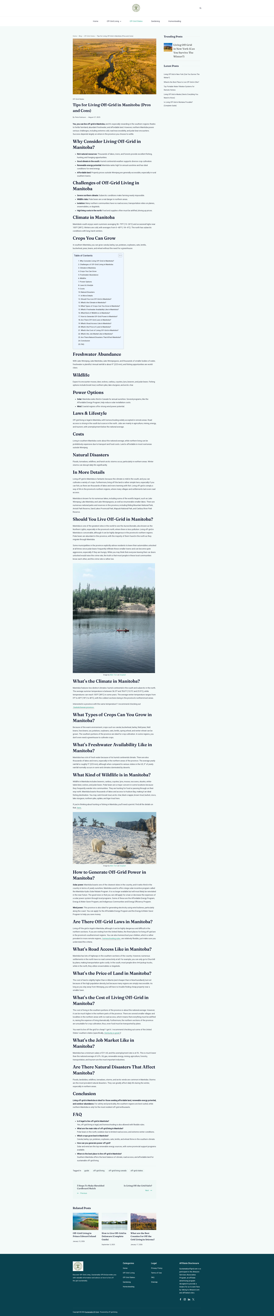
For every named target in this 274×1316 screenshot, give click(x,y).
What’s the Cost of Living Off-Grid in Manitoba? (99, 330)
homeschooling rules (111, 938)
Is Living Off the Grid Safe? (138, 1185)
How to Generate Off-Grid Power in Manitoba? (99, 316)
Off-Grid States (136, 21)
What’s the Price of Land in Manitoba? (96, 327)
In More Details (87, 296)
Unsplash (123, 675)
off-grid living (98, 1170)
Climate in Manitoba (88, 268)
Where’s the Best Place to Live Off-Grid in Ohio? (182, 82)
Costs (82, 289)
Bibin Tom (113, 675)
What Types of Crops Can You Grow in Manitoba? (100, 306)
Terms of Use (156, 1273)
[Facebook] (180, 1299)
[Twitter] (193, 1299)
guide (86, 1170)
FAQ (82, 344)
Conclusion (85, 341)
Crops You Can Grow (88, 271)
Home (95, 21)
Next (147, 1190)
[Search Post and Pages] (200, 8)
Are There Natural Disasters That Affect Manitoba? (101, 337)
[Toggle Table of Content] (119, 255)
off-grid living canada (117, 1170)
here (79, 808)
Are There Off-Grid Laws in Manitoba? (96, 320)
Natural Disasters (88, 292)
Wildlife (83, 278)
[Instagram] (185, 1299)
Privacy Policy (156, 1268)
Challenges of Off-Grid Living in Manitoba (96, 264)
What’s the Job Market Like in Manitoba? (97, 334)
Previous (83, 1193)
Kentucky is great (112, 1033)
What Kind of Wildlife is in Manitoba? (95, 313)
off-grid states (137, 1170)
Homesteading (174, 21)
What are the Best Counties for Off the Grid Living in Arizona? (143, 1236)
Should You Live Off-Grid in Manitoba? (96, 299)
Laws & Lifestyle (86, 285)
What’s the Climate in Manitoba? (94, 303)
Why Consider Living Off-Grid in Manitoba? (97, 261)
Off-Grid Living (113, 21)
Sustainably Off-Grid (92, 1312)
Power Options (86, 282)
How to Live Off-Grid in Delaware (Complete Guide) (114, 1236)
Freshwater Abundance (89, 275)
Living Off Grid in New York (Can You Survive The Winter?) (184, 50)
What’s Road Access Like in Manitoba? (96, 323)
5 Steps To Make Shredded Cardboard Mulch (90, 1187)
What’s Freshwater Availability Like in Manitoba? (100, 310)
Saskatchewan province (83, 707)
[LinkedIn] (189, 1299)
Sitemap (154, 1282)
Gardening (155, 21)
